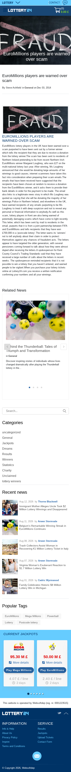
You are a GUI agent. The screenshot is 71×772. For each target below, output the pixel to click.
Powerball (52, 616)
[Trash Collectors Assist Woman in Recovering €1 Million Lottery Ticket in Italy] (10, 547)
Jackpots (8, 443)
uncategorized (11, 432)
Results (7, 454)
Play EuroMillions (52, 670)
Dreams (7, 448)
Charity (6, 470)
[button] (28, 693)
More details (20, 662)
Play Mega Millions (19, 670)
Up (59, 713)
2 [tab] (33, 387)
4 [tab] (41, 387)
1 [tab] (29, 387)
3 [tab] (37, 387)
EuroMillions (12, 616)
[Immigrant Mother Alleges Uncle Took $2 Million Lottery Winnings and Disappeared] (10, 507)
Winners (7, 459)
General (29, 87)
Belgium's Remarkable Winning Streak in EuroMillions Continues (42, 527)
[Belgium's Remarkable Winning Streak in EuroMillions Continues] (10, 527)
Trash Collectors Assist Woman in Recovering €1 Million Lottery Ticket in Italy (43, 547)
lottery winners (11, 481)
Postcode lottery (28, 622)
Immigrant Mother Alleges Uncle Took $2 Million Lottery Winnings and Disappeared (43, 508)
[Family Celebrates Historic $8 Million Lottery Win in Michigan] (10, 586)
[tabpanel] (35, 341)
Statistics (8, 464)
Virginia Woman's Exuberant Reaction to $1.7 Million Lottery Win (42, 567)
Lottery (9, 622)
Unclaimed (9, 475)
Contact (54, 2)
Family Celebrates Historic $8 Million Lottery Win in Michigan (40, 586)
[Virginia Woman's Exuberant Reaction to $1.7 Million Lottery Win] (10, 567)
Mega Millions (33, 616)
